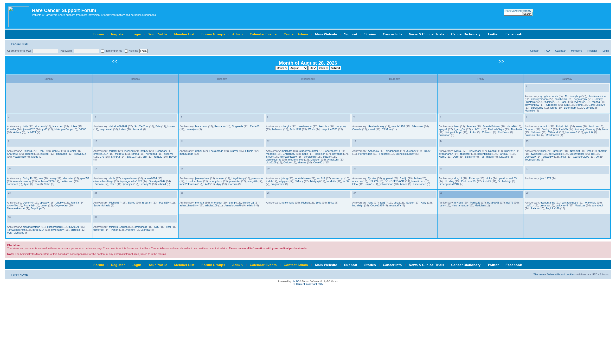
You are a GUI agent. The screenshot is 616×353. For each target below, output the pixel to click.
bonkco (593, 126)
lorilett (122, 129)
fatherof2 (558, 150)
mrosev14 (38, 229)
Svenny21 (145, 184)
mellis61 (119, 153)
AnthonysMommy (585, 129)
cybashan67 (446, 153)
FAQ (547, 50)
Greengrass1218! (449, 184)
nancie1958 (398, 126)
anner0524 (150, 178)
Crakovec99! (468, 181)
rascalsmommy (22, 181)
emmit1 (544, 126)
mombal (199, 202)
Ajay (218, 184)
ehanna (302, 162)
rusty (442, 205)
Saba (47, 184)
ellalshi (251, 205)
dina (396, 202)
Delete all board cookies (561, 274)
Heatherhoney (376, 126)
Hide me (133, 50)
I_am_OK (459, 129)
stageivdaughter (308, 150)
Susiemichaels (101, 205)
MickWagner (577, 153)
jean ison (320, 153)
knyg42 (115, 156)
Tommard (12, 184)
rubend (29, 153)
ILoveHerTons (194, 181)
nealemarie (288, 202)
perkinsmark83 (508, 178)
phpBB (296, 281)
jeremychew (202, 178)
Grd (102, 156)
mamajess (192, 129)
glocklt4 (588, 132)
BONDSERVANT (394, 181)
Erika (331, 202)
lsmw (605, 129)
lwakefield (590, 202)
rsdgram (147, 202)
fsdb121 (31, 132)
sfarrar (234, 150)
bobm (417, 178)
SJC (156, 226)
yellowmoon (386, 184)
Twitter (493, 34)
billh (145, 156)
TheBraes (503, 132)
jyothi (579, 104)
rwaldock (536, 153)
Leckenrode (216, 150)
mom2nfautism (188, 184)
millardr (113, 150)
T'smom (98, 184)
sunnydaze (215, 181)
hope (305, 153)
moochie (271, 153)
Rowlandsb (552, 135)
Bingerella (237, 126)
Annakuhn (333, 159)
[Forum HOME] (19, 15)
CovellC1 (318, 162)
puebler (71, 150)
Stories (370, 34)
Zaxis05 (254, 126)
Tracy (427, 150)
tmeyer (220, 178)
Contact (534, 50)
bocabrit (137, 129)
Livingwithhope (453, 132)
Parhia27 (475, 202)
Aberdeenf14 (332, 150)
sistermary (570, 107)
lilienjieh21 (248, 202)
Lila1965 (504, 156)
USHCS (373, 181)
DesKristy (161, 150)
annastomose (570, 202)
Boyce (173, 156)
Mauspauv (201, 126)
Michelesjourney (405, 153)
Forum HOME (19, 44)
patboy (144, 150)
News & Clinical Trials (426, 34)
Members (576, 50)
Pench (114, 229)
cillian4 (162, 184)
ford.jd (403, 178)
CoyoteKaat (61, 205)
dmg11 (458, 178)
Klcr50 (442, 156)
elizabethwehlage (103, 181)
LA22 (207, 184)
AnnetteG (373, 150)
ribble (112, 178)
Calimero (487, 132)
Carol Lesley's (597, 104)
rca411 (529, 205)
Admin (237, 34)
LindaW (563, 129)
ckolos (472, 132)
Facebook (514, 34)
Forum (98, 34)
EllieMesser (474, 150)
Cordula (232, 184)
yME (44, 129)
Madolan (480, 205)
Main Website (326, 34)
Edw (157, 126)
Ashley (17, 132)
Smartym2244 (157, 181)
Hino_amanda (460, 205)
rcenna (596, 101)
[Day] (527, 89)
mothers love (295, 159)
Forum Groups (213, 34)
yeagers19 (19, 156)
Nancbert (57, 126)
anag (53, 178)
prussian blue (532, 135)
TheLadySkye (496, 129)
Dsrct (456, 156)
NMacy (299, 181)
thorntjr (602, 150)
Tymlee (372, 178)
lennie (553, 107)
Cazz (113, 184)
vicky (489, 178)
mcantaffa (395, 205)
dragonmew (277, 184)
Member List (184, 34)
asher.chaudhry (189, 205)
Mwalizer (580, 205)
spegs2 (443, 129)
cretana (544, 205)
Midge (34, 156)
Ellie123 (131, 156)
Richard (27, 150)
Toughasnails (532, 159)
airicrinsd (40, 126)
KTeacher (551, 104)
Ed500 (82, 129)
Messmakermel (16, 208)
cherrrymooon (539, 99)
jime (589, 150)
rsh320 (158, 156)
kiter (168, 226)
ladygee (283, 181)
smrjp (232, 202)
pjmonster (257, 178)
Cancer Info (392, 34)
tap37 (383, 202)
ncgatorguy (580, 99)
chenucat (216, 202)
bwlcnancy (57, 229)
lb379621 (74, 226)
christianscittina (597, 96)
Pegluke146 (552, 208)
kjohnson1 (571, 132)
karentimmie (484, 153)
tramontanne (547, 202)
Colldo (287, 162)
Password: (66, 50)
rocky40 (12, 205)
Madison (315, 159)
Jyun (26, 184)
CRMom (386, 129)
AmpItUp (36, 208)
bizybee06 (493, 202)
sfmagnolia (141, 226)
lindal (269, 181)
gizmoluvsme (273, 159)
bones (403, 184)
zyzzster (579, 101)
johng (285, 178)
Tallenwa (536, 132)
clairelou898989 (118, 126)
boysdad (337, 153)
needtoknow (305, 126)
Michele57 (115, 202)
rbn (37, 184)
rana (370, 202)
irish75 (487, 181)
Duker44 (28, 202)
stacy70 (252, 181)
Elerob (131, 202)
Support (350, 34)
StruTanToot (141, 126)
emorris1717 (100, 153)
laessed (129, 150)
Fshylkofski (562, 126)
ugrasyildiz (537, 107)
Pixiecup (474, 178)
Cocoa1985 (377, 205)
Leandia (145, 229)
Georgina (589, 107)
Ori (597, 156)
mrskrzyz (338, 178)
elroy (579, 126)
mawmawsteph (31, 226)
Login (136, 34)
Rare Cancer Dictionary (518, 10)
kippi (543, 150)
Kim (566, 104)
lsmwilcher (417, 181)
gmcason (61, 153)
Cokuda (356, 129)
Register (118, 34)
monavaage (186, 153)
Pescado (219, 126)
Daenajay (530, 156)
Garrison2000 (581, 156)
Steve (269, 156)
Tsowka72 (80, 153)
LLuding (449, 181)
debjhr (198, 150)
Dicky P (27, 178)
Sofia (318, 202)
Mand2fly (164, 202)
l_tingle (249, 150)
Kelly (423, 202)
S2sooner (417, 126)
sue (41, 178)
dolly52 (56, 150)
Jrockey (130, 229)
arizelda (75, 229)
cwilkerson (67, 181)
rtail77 (509, 202)
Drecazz (530, 129)
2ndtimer (549, 101)
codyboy (341, 126)
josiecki (44, 153)
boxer (44, 205)
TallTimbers (487, 156)
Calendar (560, 50)
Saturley (471, 126)
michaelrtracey (288, 156)
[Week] (531, 89)
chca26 (511, 126)
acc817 (321, 178)
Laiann (535, 208)
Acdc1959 (295, 129)
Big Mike (470, 156)
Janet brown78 (233, 205)
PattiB (564, 101)
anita (563, 156)
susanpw (548, 156)
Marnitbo (530, 110)
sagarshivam (129, 178)
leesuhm (324, 126)
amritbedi (597, 205)
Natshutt (575, 150)
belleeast (277, 129)
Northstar (516, 129)
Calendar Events (263, 34)
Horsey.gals (365, 153)
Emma (135, 153)
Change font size (605, 43)
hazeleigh (357, 205)
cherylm (286, 126)
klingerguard (54, 226)
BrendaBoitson (491, 126)
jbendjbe (128, 184)
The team (539, 274)
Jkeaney (411, 150)
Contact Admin (296, 34)
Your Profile (157, 34)
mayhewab (106, 129)
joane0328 (29, 129)
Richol (304, 202)
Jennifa (75, 202)
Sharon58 (12, 153)
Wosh (311, 129)
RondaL (492, 150)
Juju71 (369, 184)
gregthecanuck (549, 96)
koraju (171, 126)
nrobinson (444, 135)
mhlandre (287, 150)
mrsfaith (331, 181)
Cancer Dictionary (466, 34)
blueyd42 (509, 150)
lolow (355, 184)
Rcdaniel (29, 205)
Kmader (11, 129)
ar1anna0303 (46, 181)
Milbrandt (553, 132)
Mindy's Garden (118, 226)
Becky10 (547, 129)
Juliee (73, 126)
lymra (457, 150)
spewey (44, 202)
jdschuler (68, 178)
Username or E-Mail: (19, 50)
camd (371, 129)
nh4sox (458, 202)
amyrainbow (532, 104)
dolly (25, 126)
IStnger (409, 202)
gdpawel (388, 178)
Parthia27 (504, 153)
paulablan (234, 181)
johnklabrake (302, 178)
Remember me (113, 50)
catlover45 (562, 205)
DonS (42, 150)
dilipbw (60, 202)
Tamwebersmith (16, 229)
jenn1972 (545, 178)
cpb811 (476, 129)
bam (456, 126)
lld (592, 153)
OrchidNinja (504, 181)
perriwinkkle (556, 153)
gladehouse (392, 150)
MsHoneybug (573, 96)
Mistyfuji (315, 181)
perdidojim (310, 156)
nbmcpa (357, 181)
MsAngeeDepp (63, 129)
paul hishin (561, 99)
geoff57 (84, 178)
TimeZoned (419, 184)
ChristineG (289, 153)
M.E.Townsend (15, 232)
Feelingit (384, 153)
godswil (168, 153)
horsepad (151, 153)
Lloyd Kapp (237, 178)
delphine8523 (329, 129)
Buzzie (327, 156)
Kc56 (346, 181)
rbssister (465, 153)
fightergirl (98, 229)
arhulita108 (211, 205)
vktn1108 (271, 162)
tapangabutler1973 (131, 181)
